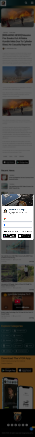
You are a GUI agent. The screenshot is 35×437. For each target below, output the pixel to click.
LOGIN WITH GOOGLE (12, 219)
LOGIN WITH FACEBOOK (11, 225)
